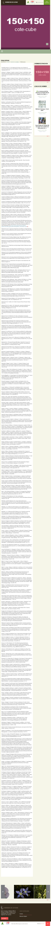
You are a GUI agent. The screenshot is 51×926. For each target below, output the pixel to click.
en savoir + (4, 918)
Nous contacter (47, 2)
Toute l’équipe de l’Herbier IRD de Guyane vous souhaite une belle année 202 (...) (42, 127)
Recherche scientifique (15, 62)
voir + (48, 82)
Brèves (44, 97)
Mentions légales (23, 916)
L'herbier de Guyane (10, 907)
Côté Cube (42, 923)
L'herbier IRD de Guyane (11, 2)
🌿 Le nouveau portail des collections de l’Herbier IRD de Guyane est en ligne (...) (42, 93)
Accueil (8, 62)
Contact (21, 914)
